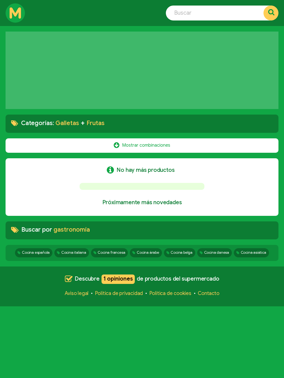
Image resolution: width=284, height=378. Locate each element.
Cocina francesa (111, 252)
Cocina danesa (216, 252)
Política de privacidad (119, 293)
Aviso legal (76, 293)
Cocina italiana (73, 252)
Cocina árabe (148, 252)
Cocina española (36, 252)
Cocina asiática (253, 252)
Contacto (208, 293)
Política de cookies (170, 293)
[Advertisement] (142, 70)
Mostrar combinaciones (146, 144)
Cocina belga (181, 252)
